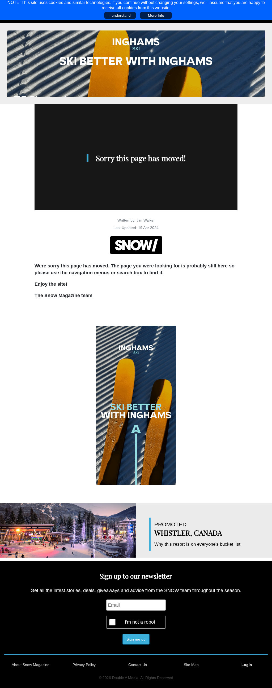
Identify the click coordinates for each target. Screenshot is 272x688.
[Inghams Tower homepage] (136, 405)
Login (246, 665)
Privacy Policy (84, 665)
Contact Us (137, 665)
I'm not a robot (140, 622)
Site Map (191, 665)
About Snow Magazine (30, 665)
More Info (156, 15)
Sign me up (136, 639)
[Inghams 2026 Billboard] (136, 63)
